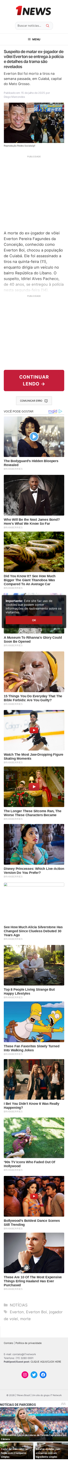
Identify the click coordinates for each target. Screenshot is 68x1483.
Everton (17, 1312)
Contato (8, 1342)
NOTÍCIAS (19, 1305)
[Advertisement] (34, 192)
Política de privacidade (28, 1342)
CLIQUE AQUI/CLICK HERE (46, 1361)
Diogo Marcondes (14, 96)
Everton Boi (36, 1312)
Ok (34, 620)
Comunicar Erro (31, 400)
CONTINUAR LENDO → (34, 380)
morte (25, 1319)
